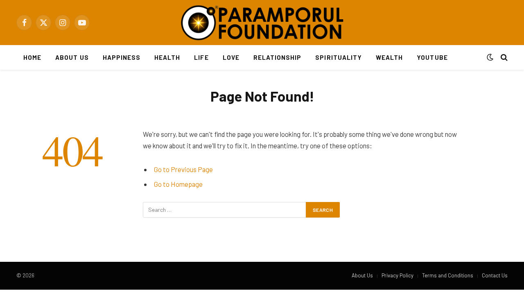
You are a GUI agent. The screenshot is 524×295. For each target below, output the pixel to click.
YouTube (432, 57)
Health (167, 57)
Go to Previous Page (183, 169)
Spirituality (338, 57)
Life (201, 57)
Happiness (121, 57)
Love (231, 57)
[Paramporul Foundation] (262, 22)
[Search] (503, 57)
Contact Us (495, 275)
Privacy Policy (397, 275)
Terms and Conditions (447, 275)
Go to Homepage (178, 184)
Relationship (277, 57)
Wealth (389, 57)
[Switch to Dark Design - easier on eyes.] (490, 57)
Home (32, 57)
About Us (71, 57)
